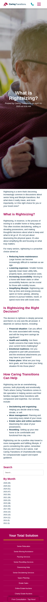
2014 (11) (6, 517)
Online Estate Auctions (23, 588)
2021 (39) (6, 497)
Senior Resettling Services (23, 562)
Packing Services (23, 557)
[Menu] (39, 4)
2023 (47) (6, 492)
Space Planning (23, 578)
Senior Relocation (23, 546)
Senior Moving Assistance (23, 551)
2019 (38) (6, 503)
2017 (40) (6, 509)
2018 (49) (6, 506)
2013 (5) (6, 520)
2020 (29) (6, 500)
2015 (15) (6, 515)
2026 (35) (6, 483)
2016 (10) (6, 512)
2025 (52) (6, 486)
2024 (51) (6, 489)
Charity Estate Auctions (23, 594)
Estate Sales (23, 583)
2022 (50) (6, 494)
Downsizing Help (23, 567)
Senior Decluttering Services (23, 573)
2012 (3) (6, 523)
